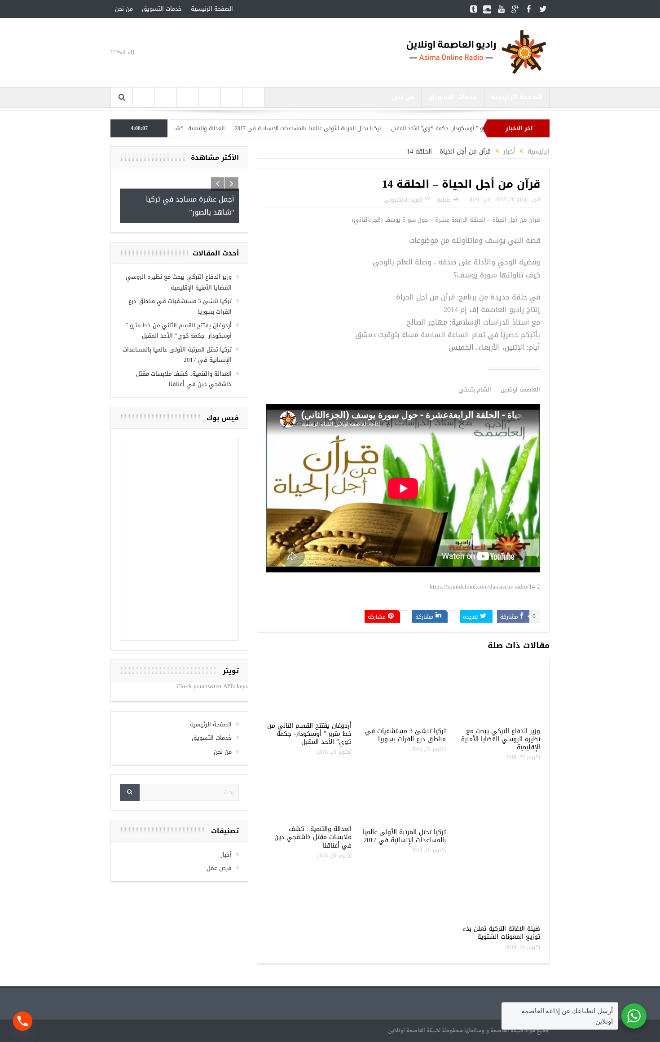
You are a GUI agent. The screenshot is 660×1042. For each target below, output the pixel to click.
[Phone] (22, 1021)
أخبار (474, 199)
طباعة (443, 200)
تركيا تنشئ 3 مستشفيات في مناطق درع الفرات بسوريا (405, 735)
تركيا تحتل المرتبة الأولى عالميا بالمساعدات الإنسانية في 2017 (338, 128)
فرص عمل (219, 868)
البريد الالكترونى (403, 200)
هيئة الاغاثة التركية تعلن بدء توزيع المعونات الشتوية (501, 933)
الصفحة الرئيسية (212, 8)
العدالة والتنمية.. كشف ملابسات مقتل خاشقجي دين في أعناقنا (180, 128)
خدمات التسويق (162, 8)
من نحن (124, 8)
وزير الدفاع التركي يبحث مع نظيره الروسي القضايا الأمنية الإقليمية (500, 739)
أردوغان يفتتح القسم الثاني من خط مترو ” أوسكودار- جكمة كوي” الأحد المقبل (309, 734)
